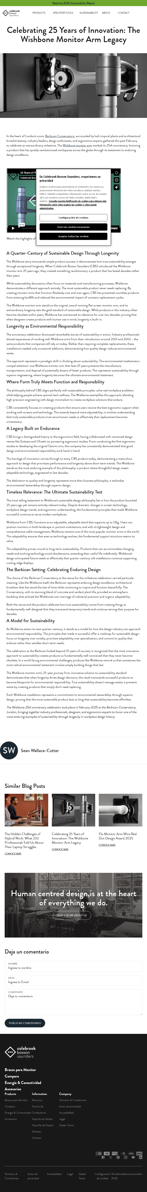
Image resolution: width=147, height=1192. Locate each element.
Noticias (36, 1132)
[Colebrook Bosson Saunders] (11, 13)
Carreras (36, 1138)
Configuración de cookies (102, 1176)
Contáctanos (39, 1113)
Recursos (37, 1100)
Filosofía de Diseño (42, 1125)
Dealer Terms (66, 1125)
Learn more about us (72, 915)
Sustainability (89, 13)
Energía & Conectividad (23, 1083)
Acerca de (37, 1106)
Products (38, 13)
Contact (123, 13)
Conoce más (13, 854)
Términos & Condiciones (72, 1100)
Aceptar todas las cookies (73, 236)
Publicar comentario (25, 1023)
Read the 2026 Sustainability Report (73, 3)
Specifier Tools (63, 13)
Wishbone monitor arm (77, 145)
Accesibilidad (66, 1113)
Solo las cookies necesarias (73, 227)
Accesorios (13, 1089)
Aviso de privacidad (70, 1106)
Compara (12, 1076)
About (106, 13)
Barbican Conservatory (59, 136)
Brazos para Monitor (20, 1070)
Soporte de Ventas (42, 1119)
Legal (62, 1119)
